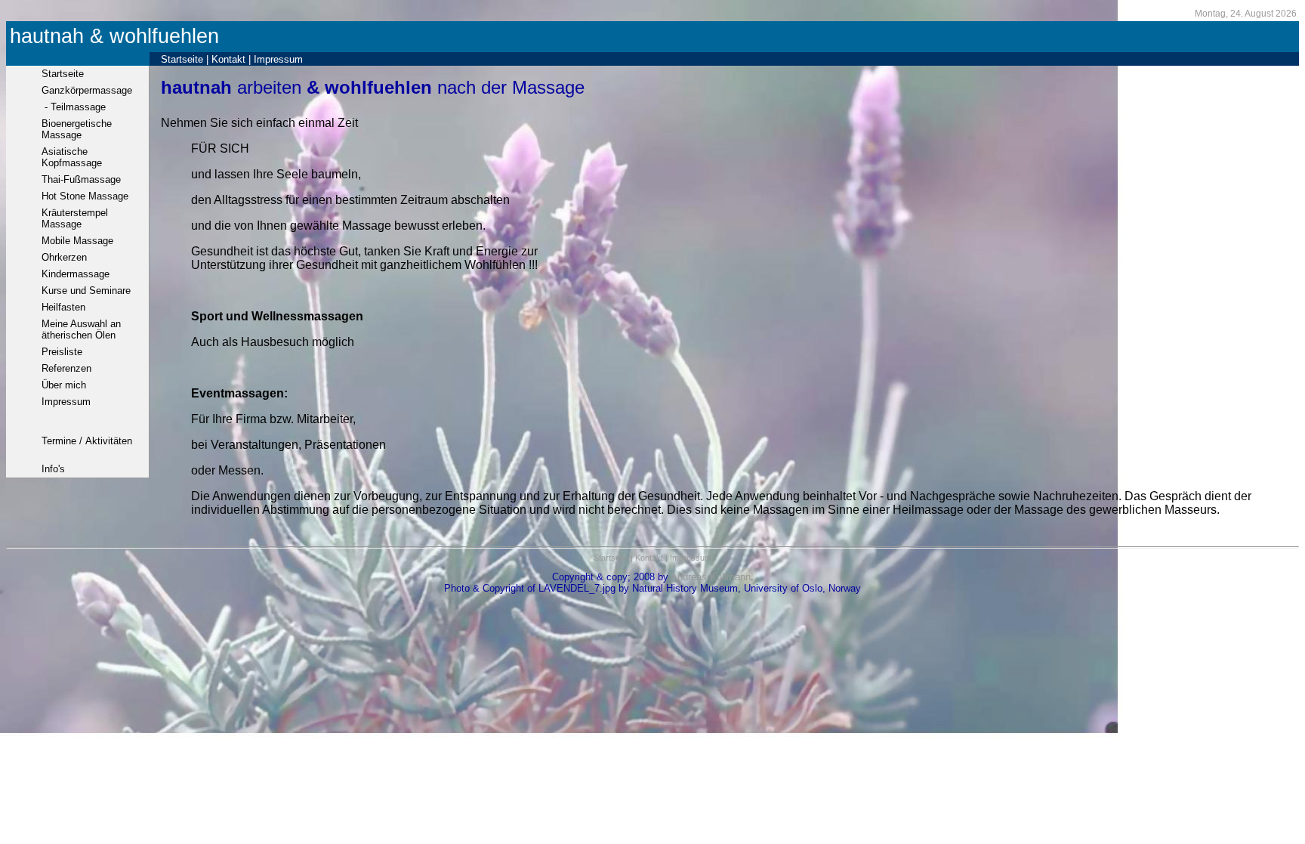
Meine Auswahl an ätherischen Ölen (81, 329)
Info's (53, 469)
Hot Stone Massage (85, 196)
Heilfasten (63, 307)
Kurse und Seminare (86, 290)
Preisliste (62, 351)
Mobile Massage (77, 240)
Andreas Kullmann (711, 577)
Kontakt (228, 59)
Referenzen (66, 368)
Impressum (278, 59)
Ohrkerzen (64, 257)
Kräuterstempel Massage (75, 218)
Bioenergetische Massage (77, 129)
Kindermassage (76, 274)
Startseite (182, 59)
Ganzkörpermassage (87, 90)
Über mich (64, 385)
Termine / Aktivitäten (87, 441)
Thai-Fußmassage (81, 179)
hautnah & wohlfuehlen (114, 36)
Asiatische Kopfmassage (72, 157)
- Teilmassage (74, 107)
